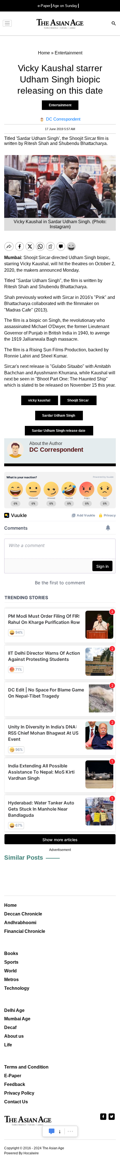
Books (11, 953)
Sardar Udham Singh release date (59, 431)
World (10, 970)
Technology (16, 988)
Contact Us (16, 1101)
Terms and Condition (26, 1067)
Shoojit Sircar (78, 400)
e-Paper (44, 6)
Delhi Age (14, 1010)
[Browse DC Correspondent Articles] (15, 449)
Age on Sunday (64, 6)
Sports (11, 962)
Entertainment (60, 105)
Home (10, 905)
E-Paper (12, 1075)
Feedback (14, 1084)
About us (14, 1036)
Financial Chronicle (24, 931)
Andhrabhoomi (20, 922)
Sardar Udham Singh (59, 415)
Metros (11, 979)
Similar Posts (23, 857)
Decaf (10, 1027)
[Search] (114, 24)
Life (8, 1044)
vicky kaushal (39, 400)
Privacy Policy (19, 1093)
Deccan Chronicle (23, 914)
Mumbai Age (17, 1018)
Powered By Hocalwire (21, 1153)
